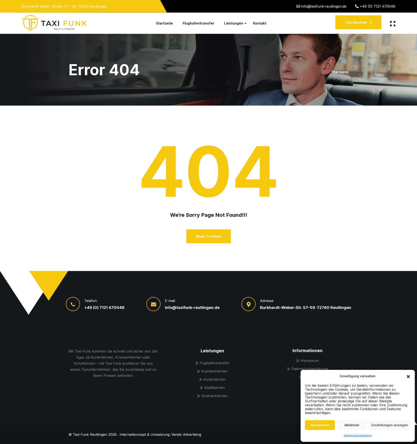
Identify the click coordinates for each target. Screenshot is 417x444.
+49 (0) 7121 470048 (377, 6)
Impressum (309, 360)
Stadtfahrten (214, 387)
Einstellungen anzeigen (389, 425)
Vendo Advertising (186, 434)
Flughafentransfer (198, 23)
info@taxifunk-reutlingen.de (323, 6)
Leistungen (233, 23)
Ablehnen (351, 425)
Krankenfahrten (214, 371)
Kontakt (259, 23)
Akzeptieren (320, 425)
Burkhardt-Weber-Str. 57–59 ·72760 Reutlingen (305, 307)
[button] (408, 376)
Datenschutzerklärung (358, 435)
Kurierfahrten (215, 379)
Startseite (164, 23)
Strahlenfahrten (214, 396)
